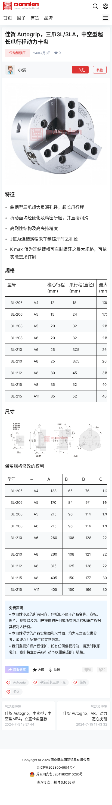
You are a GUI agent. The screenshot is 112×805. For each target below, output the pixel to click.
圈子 (21, 18)
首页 (7, 18)
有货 (34, 18)
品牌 (48, 18)
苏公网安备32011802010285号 (59, 774)
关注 (82, 70)
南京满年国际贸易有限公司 (70, 760)
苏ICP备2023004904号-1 (56, 767)
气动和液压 (17, 53)
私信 (100, 70)
